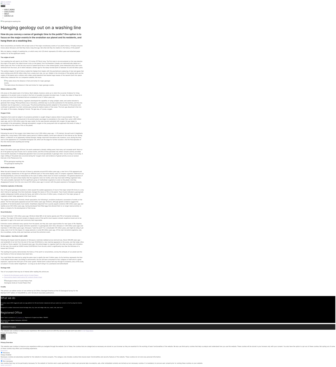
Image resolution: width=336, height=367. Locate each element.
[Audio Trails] (5, 4)
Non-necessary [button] (6, 359)
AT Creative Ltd (20, 317)
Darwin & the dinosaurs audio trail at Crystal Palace (21, 275)
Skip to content (6, 2)
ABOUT (6, 14)
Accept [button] (83, 331)
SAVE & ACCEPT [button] (6, 365)
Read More (89, 331)
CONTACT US (8, 16)
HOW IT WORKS (9, 9)
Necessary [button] (4, 350)
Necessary (6, 353)
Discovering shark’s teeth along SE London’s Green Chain (23, 277)
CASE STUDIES (9, 11)
